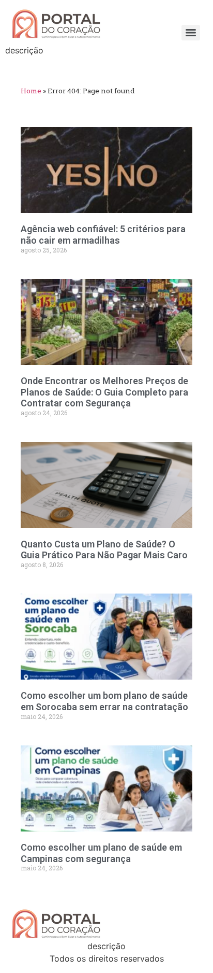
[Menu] (190, 32)
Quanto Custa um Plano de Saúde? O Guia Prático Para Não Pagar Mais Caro (104, 550)
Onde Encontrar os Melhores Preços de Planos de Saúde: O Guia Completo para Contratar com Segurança (104, 391)
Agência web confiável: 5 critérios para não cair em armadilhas (103, 234)
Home (31, 90)
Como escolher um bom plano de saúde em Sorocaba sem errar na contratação (104, 701)
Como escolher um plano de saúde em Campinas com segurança (101, 853)
